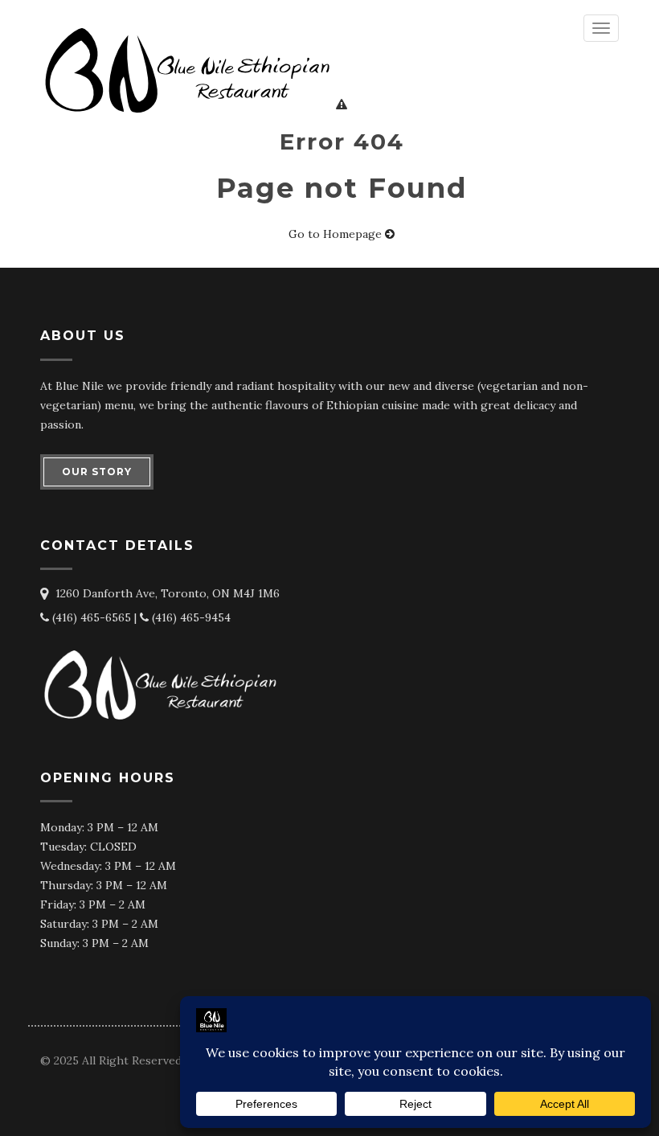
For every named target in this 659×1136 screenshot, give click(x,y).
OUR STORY (97, 471)
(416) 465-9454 (190, 617)
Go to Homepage (337, 234)
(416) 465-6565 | (94, 617)
